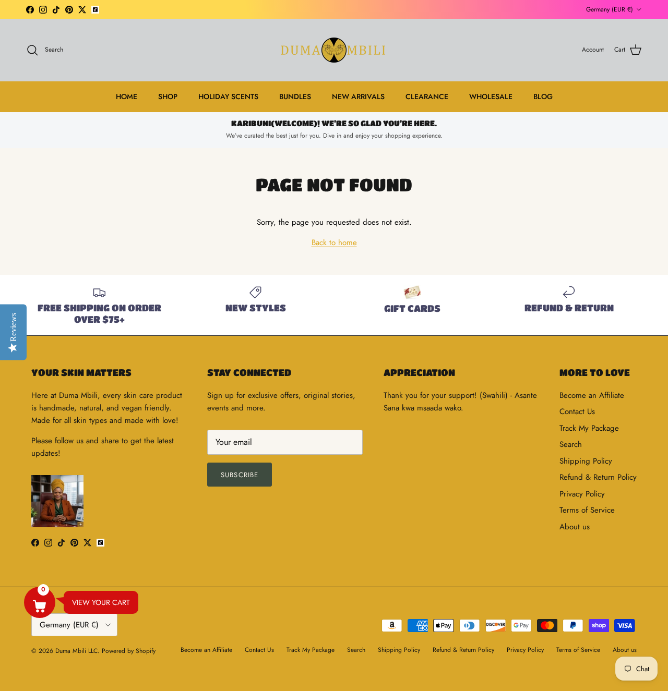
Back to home (334, 242)
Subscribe (239, 475)
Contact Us (577, 411)
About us (574, 526)
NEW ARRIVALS (358, 96)
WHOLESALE (490, 96)
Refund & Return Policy (598, 477)
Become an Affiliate (591, 395)
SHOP (167, 96)
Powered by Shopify (129, 651)
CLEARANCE (426, 96)
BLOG (543, 96)
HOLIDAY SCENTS (228, 96)
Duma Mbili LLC (76, 651)
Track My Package (589, 428)
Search (570, 444)
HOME (126, 96)
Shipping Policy (585, 461)
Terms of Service (587, 510)
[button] (39, 602)
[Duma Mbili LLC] (334, 50)
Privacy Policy (582, 494)
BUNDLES (295, 96)
